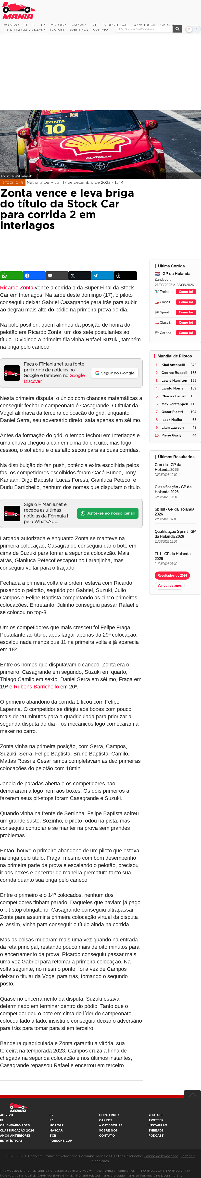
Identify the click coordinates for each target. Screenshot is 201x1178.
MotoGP (58, 25)
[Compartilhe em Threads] (125, 275)
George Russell (174, 373)
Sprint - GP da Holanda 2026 (174, 511)
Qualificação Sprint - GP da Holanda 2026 (175, 533)
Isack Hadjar (172, 420)
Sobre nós (108, 1130)
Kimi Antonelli (173, 365)
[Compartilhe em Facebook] (34, 275)
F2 (34, 25)
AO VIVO (6, 1115)
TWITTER (156, 1120)
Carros (168, 25)
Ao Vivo (11, 25)
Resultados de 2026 (172, 575)
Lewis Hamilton (174, 380)
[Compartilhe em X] (79, 275)
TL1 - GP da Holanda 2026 (173, 556)
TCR (94, 25)
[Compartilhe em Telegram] (102, 275)
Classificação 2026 (17, 1130)
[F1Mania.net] (19, 10)
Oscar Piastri (172, 412)
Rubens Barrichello (36, 687)
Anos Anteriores (15, 1135)
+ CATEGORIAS (17, 30)
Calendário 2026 (15, 1125)
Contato (107, 1135)
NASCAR (78, 25)
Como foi (186, 292)
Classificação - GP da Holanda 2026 (173, 489)
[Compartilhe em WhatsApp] (11, 275)
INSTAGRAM (158, 1125)
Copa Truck (143, 25)
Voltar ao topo (192, 1096)
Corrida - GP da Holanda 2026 (168, 467)
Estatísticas (11, 1140)
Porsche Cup (114, 25)
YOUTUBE (156, 1115)
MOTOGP (56, 1125)
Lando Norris (172, 388)
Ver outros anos (170, 585)
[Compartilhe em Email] (57, 275)
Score (41, 30)
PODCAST (156, 1135)
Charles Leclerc (175, 396)
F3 (43, 25)
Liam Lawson (173, 427)
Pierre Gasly (172, 435)
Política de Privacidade (161, 1156)
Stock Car (12, 182)
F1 (25, 25)
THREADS (156, 1130)
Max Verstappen (175, 404)
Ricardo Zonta (16, 288)
